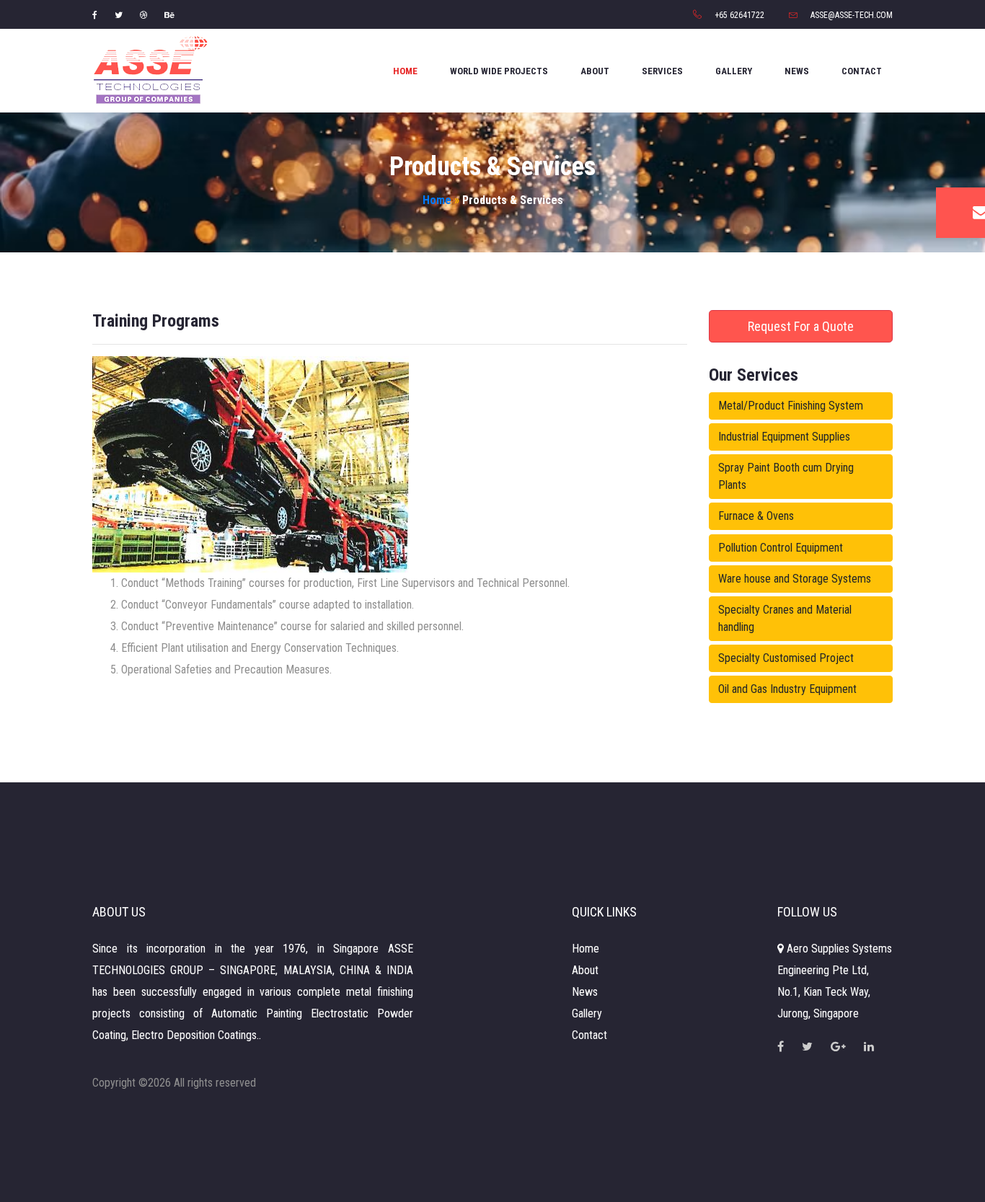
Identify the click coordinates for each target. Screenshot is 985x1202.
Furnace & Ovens (756, 516)
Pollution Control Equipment (780, 547)
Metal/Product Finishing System (790, 405)
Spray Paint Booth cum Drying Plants (786, 476)
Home (405, 71)
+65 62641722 (738, 15)
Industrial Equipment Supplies (784, 436)
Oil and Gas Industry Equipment (787, 689)
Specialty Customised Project (786, 658)
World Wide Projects (499, 71)
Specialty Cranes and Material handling (785, 618)
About (594, 71)
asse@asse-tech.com (850, 15)
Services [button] (662, 71)
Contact (862, 71)
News (797, 71)
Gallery (733, 71)
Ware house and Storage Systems (794, 578)
